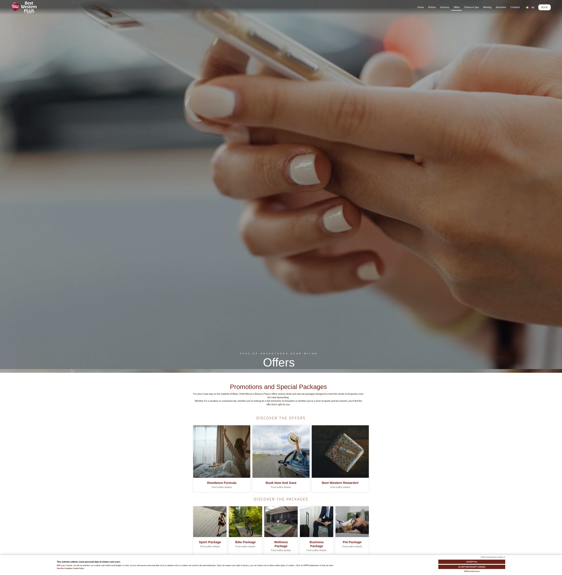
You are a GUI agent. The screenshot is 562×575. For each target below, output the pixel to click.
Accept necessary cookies (471, 567)
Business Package (317, 544)
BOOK (544, 7)
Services (444, 7)
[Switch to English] (533, 7)
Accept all (471, 562)
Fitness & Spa (471, 7)
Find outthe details (222, 487)
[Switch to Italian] (527, 7)
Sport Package (210, 542)
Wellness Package (281, 544)
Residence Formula (221, 483)
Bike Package (245, 542)
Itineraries (501, 7)
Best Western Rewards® (340, 483)
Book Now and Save (281, 483)
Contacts (515, 7)
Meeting (487, 7)
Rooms (432, 7)
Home (421, 7)
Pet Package (352, 542)
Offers (457, 7)
